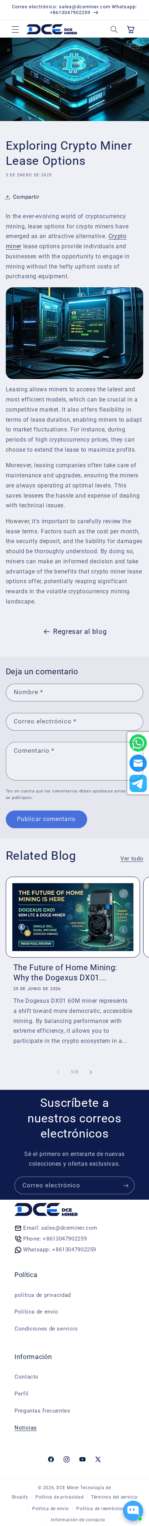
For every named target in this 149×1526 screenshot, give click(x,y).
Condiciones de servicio (46, 1328)
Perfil (21, 1393)
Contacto (26, 1377)
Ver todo (131, 858)
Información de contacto (78, 1519)
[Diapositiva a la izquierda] (58, 1072)
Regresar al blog (80, 631)
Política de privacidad (59, 1497)
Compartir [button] (26, 197)
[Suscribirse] (126, 1185)
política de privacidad (42, 1295)
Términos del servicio (114, 1497)
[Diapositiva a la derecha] (91, 1072)
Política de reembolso (100, 1508)
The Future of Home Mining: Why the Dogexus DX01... (65, 972)
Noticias (25, 1427)
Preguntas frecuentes (42, 1410)
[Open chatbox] (133, 1511)
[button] (15, 29)
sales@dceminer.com (69, 1228)
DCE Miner (67, 1487)
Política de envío (36, 1311)
